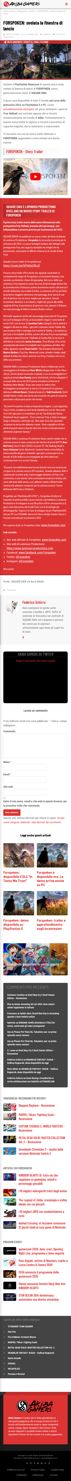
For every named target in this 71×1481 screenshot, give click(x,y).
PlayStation (8, 37)
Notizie (32, 11)
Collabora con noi (16, 1469)
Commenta (9, 731)
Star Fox (12, 1331)
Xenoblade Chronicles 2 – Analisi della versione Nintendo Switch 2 (41, 1151)
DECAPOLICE (14, 1368)
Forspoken (11, 590)
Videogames (22, 11)
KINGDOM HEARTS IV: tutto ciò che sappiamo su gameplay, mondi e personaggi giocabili (38, 1179)
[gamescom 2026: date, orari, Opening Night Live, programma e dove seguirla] (9, 1253)
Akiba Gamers (9, 11)
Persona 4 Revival (16, 1374)
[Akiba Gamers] (22, 6)
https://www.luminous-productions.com (30, 548)
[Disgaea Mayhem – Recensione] (9, 1110)
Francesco (12, 1013)
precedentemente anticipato (18, 109)
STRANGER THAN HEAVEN (20, 1326)
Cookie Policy (57, 1469)
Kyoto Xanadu (14, 1358)
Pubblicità (22, 1475)
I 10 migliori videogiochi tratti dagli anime (43, 1191)
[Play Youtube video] (35, 177)
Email (6, 774)
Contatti (53, 1475)
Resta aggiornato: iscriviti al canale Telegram (27, 42)
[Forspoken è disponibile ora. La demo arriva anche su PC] (52, 866)
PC (64, 34)
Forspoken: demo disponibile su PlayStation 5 (16, 924)
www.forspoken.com (53, 525)
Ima (9, 1032)
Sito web (8, 786)
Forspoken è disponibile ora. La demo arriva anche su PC (50, 878)
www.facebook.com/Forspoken (37, 552)
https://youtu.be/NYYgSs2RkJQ (21, 265)
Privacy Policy (38, 1469)
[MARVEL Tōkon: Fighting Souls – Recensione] (9, 1119)
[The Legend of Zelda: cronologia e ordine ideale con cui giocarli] (9, 1204)
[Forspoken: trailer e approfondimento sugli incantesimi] (52, 914)
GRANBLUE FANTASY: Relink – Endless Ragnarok (31, 1353)
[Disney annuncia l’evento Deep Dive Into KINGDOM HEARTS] (9, 1288)
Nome (6, 762)
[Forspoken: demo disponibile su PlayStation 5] (18, 914)
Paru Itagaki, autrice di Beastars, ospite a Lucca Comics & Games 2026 (43, 1263)
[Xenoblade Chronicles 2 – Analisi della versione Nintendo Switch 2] (9, 1153)
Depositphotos (47, 1455)
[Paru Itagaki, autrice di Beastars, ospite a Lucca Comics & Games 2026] (9, 1265)
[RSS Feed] (27, 1463)
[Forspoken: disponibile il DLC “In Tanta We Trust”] (18, 866)
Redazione (38, 1475)
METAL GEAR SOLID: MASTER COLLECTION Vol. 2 (31, 1347)
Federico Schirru (12, 34)
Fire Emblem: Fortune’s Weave (22, 1337)
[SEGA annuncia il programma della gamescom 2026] (9, 1276)
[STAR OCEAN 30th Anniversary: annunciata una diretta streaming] (9, 1300)
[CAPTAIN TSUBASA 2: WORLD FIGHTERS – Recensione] (9, 1130)
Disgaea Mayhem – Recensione (37, 1105)
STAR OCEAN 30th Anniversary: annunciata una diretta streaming (39, 1297)
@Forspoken (23, 557)
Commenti (47, 34)
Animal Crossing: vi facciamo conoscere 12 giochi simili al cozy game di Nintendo (42, 1225)
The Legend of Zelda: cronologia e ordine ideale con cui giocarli (43, 1202)
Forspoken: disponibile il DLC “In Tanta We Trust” (17, 876)
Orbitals (11, 1363)
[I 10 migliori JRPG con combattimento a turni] (9, 1216)
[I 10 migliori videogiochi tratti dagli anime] (9, 1195)
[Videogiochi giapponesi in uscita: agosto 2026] (35, 974)
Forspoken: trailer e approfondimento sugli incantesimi (51, 924)
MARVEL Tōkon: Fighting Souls (23, 1342)
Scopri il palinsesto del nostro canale (35, 660)
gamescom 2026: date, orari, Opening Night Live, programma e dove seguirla (41, 1251)
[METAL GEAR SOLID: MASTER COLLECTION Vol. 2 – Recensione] (9, 1142)
